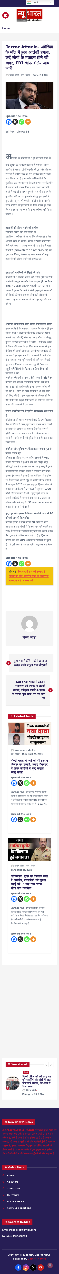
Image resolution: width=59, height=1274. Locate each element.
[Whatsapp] (21, 122)
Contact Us (13, 1188)
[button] (46, 1064)
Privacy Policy (15, 1201)
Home (6, 28)
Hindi (34, 2)
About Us (12, 1181)
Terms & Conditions (19, 1207)
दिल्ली (26, 1072)
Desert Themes (37, 1258)
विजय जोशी (14, 75)
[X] (15, 122)
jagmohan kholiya (25, 750)
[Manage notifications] (50, 1265)
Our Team (13, 1195)
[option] (29, 1083)
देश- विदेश (25, 75)
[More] (28, 122)
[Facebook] (9, 122)
